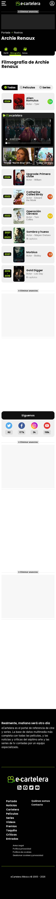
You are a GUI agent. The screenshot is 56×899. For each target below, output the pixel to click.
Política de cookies (22, 852)
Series (10, 818)
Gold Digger (34, 270)
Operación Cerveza (33, 212)
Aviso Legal (18, 845)
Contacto (37, 804)
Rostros (18, 32)
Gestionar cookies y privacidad (28, 855)
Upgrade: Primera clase (38, 175)
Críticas (11, 834)
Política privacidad (22, 848)
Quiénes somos (40, 801)
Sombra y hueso (37, 232)
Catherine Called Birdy (34, 193)
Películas (12, 814)
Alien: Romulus (32, 99)
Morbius (31, 252)
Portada (5, 32)
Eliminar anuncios (29, 11)
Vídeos (10, 822)
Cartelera (12, 809)
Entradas (12, 839)
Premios (11, 826)
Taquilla (11, 830)
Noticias (11, 805)
